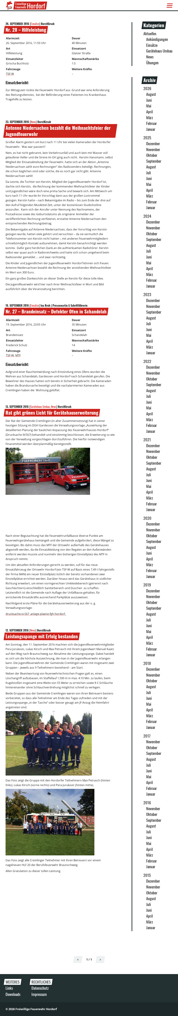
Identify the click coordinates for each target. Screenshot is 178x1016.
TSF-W (10, 74)
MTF (18, 355)
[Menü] (170, 5)
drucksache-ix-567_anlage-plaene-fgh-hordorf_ (36, 614)
